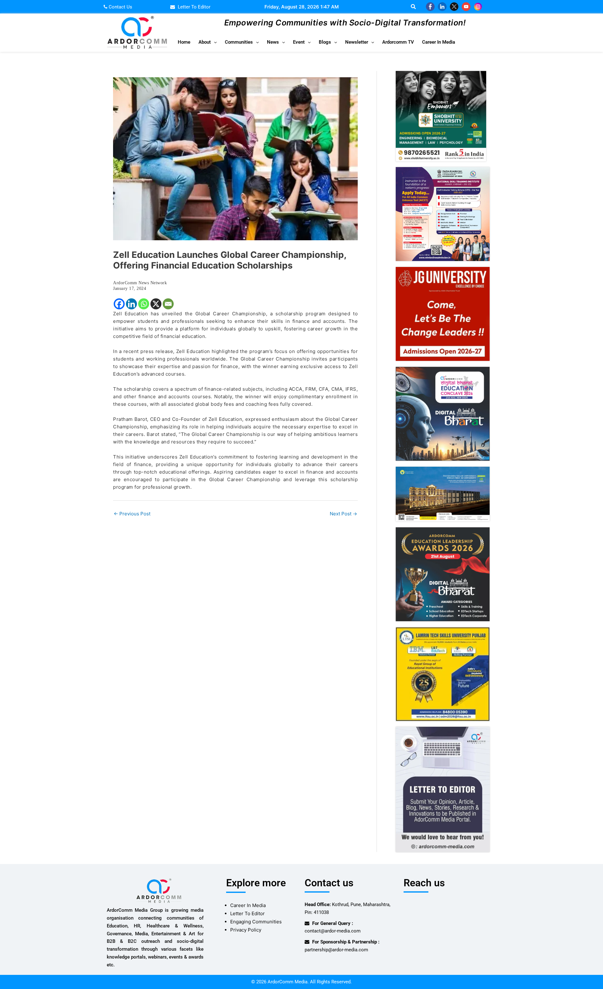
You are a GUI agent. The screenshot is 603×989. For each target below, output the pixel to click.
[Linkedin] (131, 303)
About (204, 42)
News (273, 42)
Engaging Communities (256, 922)
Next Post (343, 513)
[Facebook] (119, 303)
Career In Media (438, 42)
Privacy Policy (245, 930)
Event (299, 42)
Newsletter (356, 42)
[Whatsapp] (143, 303)
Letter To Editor (247, 913)
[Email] (168, 303)
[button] (207, 42)
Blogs (325, 42)
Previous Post (132, 513)
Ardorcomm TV (398, 42)
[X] (155, 303)
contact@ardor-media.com (333, 931)
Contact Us (119, 7)
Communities (239, 42)
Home (184, 42)
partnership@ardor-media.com (336, 950)
